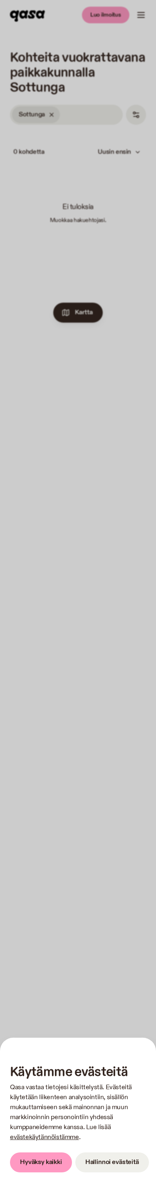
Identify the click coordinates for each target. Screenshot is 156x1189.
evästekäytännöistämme (44, 1137)
